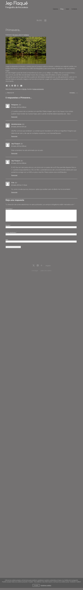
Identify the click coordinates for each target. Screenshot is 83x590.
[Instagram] (37, 265)
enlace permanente (38, 89)
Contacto (74, 9)
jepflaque (26, 35)
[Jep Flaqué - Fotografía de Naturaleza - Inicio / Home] (18, 5)
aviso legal (35, 270)
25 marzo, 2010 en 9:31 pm (18, 126)
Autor (67, 9)
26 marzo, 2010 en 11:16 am (19, 185)
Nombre (8, 225)
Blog (61, 9)
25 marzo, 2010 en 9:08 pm (18, 107)
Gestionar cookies (46, 585)
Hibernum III (10, 93)
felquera (14, 105)
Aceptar (36, 585)
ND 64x (24, 89)
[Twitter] (33, 265)
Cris (12, 183)
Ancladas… (73, 93)
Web (7, 239)
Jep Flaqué (15, 144)
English (48, 266)
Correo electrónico (11, 232)
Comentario (9, 209)
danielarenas (16, 124)
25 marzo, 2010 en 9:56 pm (18, 163)
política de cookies (45, 270)
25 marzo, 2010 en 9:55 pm (18, 146)
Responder (14, 117)
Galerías (55, 9)
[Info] (41, 265)
